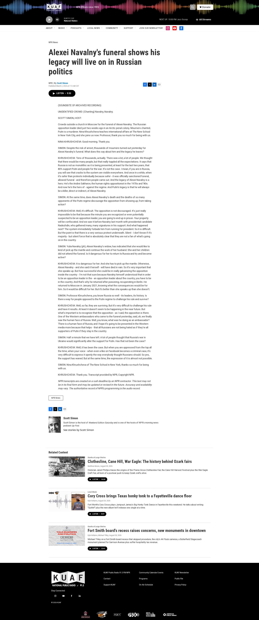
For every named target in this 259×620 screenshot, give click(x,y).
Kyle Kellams (92, 501)
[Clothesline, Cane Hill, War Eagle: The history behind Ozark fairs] (67, 467)
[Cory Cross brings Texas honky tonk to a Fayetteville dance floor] (67, 501)
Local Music (92, 492)
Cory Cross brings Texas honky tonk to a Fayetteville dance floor (140, 496)
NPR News (53, 42)
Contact (107, 579)
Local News (93, 28)
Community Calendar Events (151, 573)
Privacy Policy (180, 585)
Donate (206, 7)
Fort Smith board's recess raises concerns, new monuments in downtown (147, 530)
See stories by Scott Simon (78, 430)
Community (112, 28)
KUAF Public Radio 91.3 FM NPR (117, 573)
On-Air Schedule (146, 585)
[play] (49, 19)
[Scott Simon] (55, 425)
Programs (143, 579)
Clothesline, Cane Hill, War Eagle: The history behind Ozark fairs (140, 461)
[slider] (61, 19)
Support (128, 28)
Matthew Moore (94, 466)
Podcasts (76, 28)
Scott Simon (62, 83)
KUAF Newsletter (182, 573)
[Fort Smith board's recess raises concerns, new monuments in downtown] (67, 536)
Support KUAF (109, 585)
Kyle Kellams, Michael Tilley (98, 535)
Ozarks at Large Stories (97, 457)
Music (61, 28)
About (49, 28)
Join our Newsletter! (151, 28)
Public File (179, 579)
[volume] (57, 20)
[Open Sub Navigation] (55, 28)
